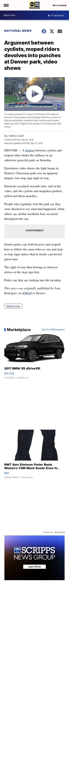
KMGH (27, 293)
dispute (29, 150)
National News (18, 30)
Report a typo (13, 306)
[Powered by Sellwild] (59, 532)
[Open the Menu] (6, 5)
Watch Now (59, 5)
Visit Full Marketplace (53, 329)
